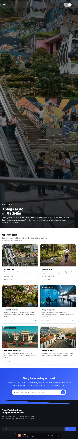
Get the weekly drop (9, 425)
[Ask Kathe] (66, 4)
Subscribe (70, 429)
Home (4, 204)
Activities (15, 223)
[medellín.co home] (4, 4)
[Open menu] (74, 4)
